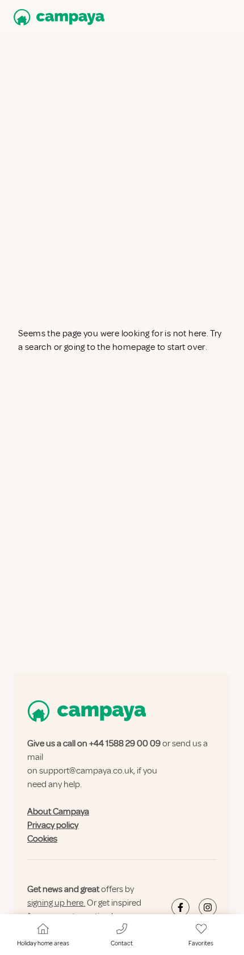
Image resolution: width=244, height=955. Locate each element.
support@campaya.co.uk (86, 770)
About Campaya (58, 811)
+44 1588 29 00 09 (125, 743)
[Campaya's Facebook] (180, 907)
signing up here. (56, 902)
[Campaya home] (56, 17)
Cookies (42, 838)
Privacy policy (52, 825)
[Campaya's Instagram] (208, 907)
